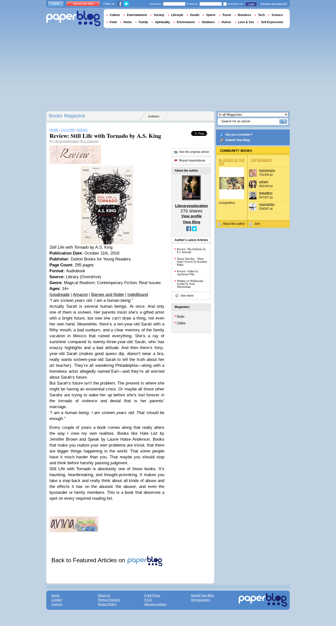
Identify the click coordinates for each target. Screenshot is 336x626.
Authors (153, 116)
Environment (186, 22)
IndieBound (137, 294)
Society (159, 15)
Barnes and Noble (107, 294)
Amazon (80, 294)
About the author (234, 223)
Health (194, 15)
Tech (261, 15)
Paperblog (73, 18)
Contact (56, 600)
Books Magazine (67, 115)
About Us (104, 595)
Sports (210, 15)
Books (180, 316)
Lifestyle (177, 15)
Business (244, 15)
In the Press (152, 595)
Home (55, 3)
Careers (56, 604)
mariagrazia (267, 170)
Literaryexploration (66, 141)
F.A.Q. (148, 600)
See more (187, 295)
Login (251, 4)
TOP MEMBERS (261, 160)
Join (257, 223)
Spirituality (162, 22)
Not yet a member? (239, 134)
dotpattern (266, 193)
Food (113, 22)
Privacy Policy (107, 604)
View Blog (191, 222)
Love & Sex (246, 22)
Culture (181, 322)
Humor (226, 22)
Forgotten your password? (273, 3)
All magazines (200, 600)
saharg (263, 181)
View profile (191, 216)
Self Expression (272, 22)
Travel (226, 15)
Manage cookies (155, 604)
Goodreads (59, 294)
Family (143, 22)
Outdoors (208, 22)
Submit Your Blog (238, 140)
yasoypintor (267, 204)
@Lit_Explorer (89, 141)
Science (277, 15)
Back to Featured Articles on (89, 560)
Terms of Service (109, 600)
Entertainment (137, 15)
